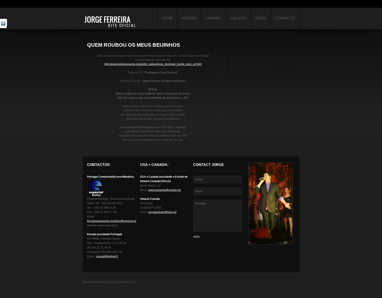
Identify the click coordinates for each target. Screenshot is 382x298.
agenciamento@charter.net (164, 190)
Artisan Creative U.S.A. (122, 282)
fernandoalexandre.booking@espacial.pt (111, 221)
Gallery (238, 18)
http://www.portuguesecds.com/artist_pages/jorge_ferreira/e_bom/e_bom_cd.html (153, 64)
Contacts (285, 18)
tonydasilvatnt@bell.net (162, 212)
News (260, 18)
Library (213, 18)
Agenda (189, 18)
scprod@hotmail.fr (107, 256)
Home (167, 18)
